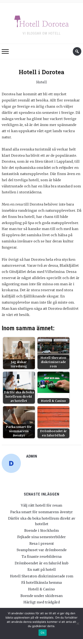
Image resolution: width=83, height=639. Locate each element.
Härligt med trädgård (41, 602)
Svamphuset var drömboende (42, 550)
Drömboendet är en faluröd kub (41, 563)
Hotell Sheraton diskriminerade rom (41, 576)
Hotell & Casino (41, 589)
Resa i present (41, 543)
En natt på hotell (41, 569)
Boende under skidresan (41, 596)
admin (31, 456)
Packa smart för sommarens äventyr (41, 512)
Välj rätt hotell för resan (41, 505)
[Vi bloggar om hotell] (41, 20)
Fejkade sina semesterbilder (41, 537)
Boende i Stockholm (41, 530)
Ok (42, 632)
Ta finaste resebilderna (41, 556)
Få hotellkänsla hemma (41, 582)
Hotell (41, 82)
